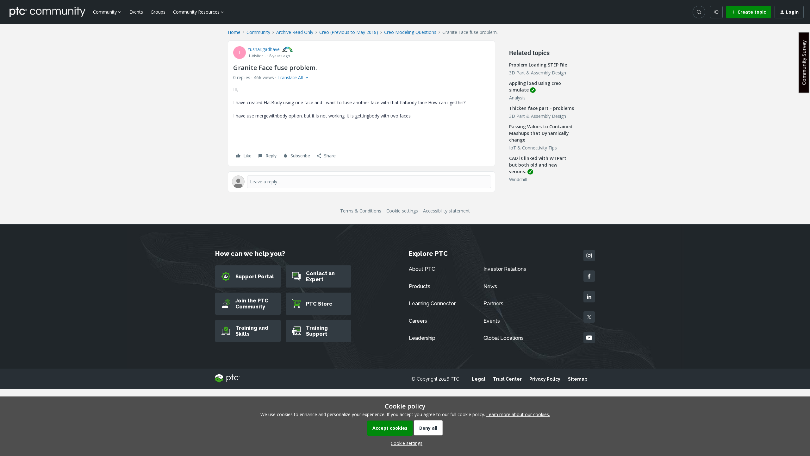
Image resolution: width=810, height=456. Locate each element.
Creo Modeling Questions (410, 32)
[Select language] (716, 12)
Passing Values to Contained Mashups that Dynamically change (540, 133)
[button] (748, 12)
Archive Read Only (294, 32)
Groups (158, 12)
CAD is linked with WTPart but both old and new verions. (537, 164)
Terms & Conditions (360, 211)
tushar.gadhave (264, 49)
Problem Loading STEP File (538, 65)
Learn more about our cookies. (518, 414)
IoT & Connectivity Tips (533, 148)
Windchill (518, 179)
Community (258, 32)
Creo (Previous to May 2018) (348, 32)
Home (234, 32)
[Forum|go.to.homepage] (47, 12)
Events (136, 12)
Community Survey (804, 62)
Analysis (517, 98)
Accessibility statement (446, 211)
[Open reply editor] (361, 182)
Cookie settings (402, 211)
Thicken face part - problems (541, 108)
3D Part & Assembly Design (537, 73)
